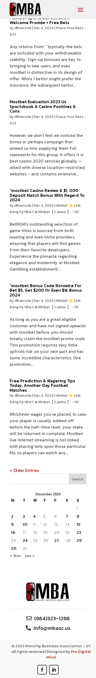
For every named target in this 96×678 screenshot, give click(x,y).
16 (13, 532)
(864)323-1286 (52, 618)
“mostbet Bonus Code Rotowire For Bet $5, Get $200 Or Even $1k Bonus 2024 (46, 290)
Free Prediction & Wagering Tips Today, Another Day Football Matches (42, 385)
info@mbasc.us (51, 628)
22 (79, 532)
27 (56, 540)
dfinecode (22, 28)
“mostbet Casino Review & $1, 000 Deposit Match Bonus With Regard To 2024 (47, 195)
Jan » (29, 555)
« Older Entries (24, 470)
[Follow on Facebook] (42, 670)
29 (79, 540)
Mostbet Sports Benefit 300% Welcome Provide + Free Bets (40, 20)
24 (25, 540)
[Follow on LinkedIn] (54, 670)
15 (79, 524)
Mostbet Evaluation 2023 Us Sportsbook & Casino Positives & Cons (43, 106)
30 (14, 548)
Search (77, 479)
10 (25, 524)
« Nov (15, 555)
